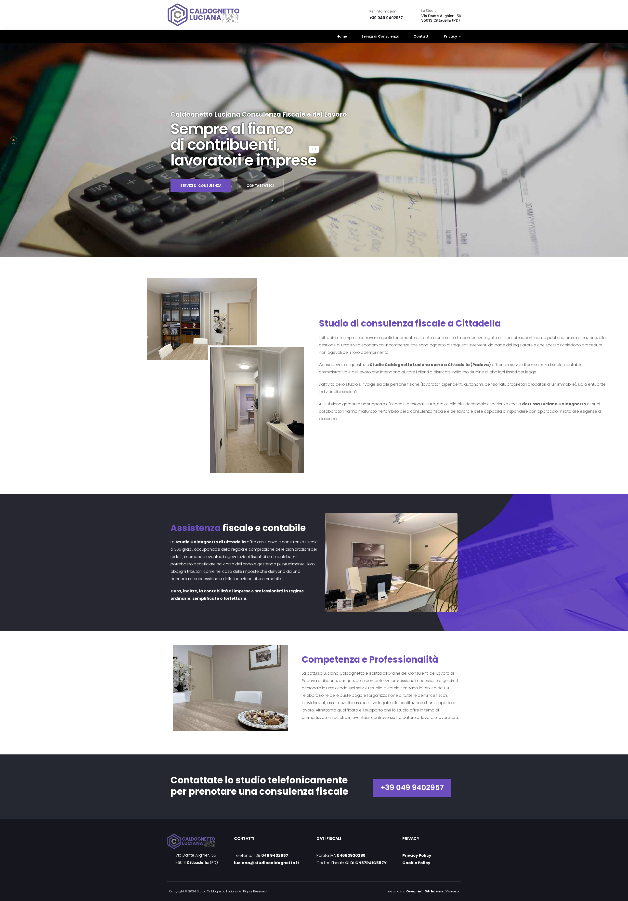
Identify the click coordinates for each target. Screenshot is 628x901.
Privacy (450, 36)
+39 (270, 855)
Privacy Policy (416, 855)
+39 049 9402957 (412, 787)
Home (342, 36)
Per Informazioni (383, 11)
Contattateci (260, 185)
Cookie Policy (416, 863)
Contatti (422, 36)
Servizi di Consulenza (380, 36)
